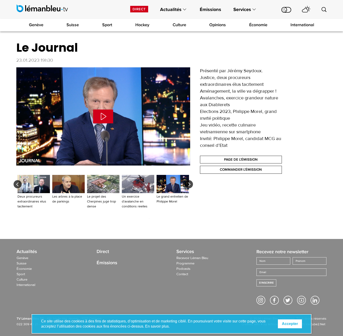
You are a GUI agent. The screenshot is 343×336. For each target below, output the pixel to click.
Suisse (72, 24)
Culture (179, 24)
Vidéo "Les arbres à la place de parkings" (68, 190)
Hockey (142, 24)
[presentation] (18, 184)
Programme (185, 263)
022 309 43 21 (27, 324)
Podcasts (183, 269)
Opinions (217, 24)
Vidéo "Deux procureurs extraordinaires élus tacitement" (33, 192)
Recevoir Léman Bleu (192, 258)
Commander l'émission (241, 169)
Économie (258, 24)
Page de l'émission (241, 159)
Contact (182, 274)
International (302, 24)
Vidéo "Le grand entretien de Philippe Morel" (172, 190)
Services (242, 9)
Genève (36, 24)
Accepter (290, 324)
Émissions (210, 9)
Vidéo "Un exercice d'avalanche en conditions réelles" (138, 192)
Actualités (171, 9)
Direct (139, 9)
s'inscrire (266, 283)
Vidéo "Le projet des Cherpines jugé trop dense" (103, 192)
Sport (107, 24)
